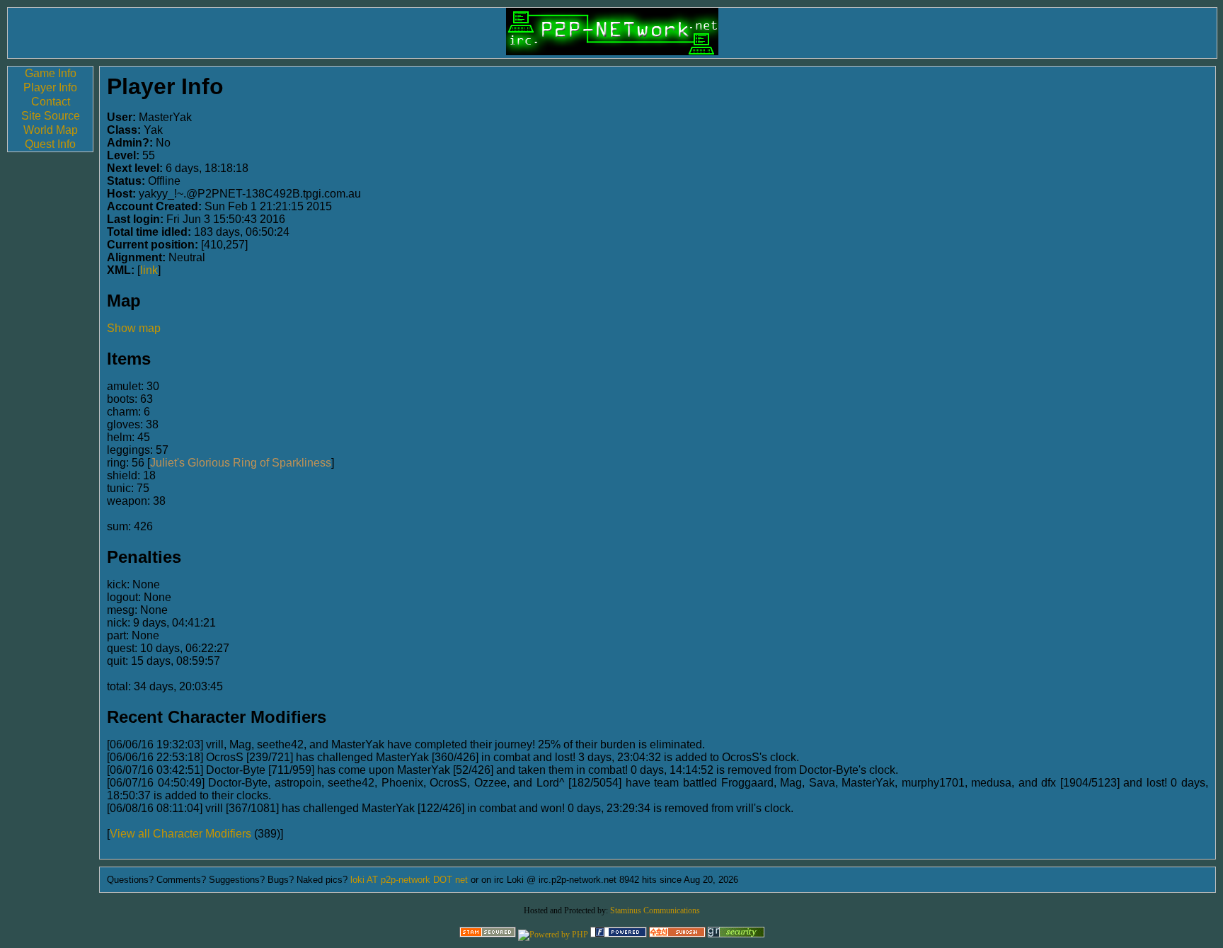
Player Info (50, 87)
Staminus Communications (655, 910)
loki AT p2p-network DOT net (409, 879)
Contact (50, 102)
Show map (134, 328)
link (149, 270)
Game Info (50, 73)
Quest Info (50, 144)
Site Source (50, 116)
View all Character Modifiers (180, 834)
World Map (50, 130)
